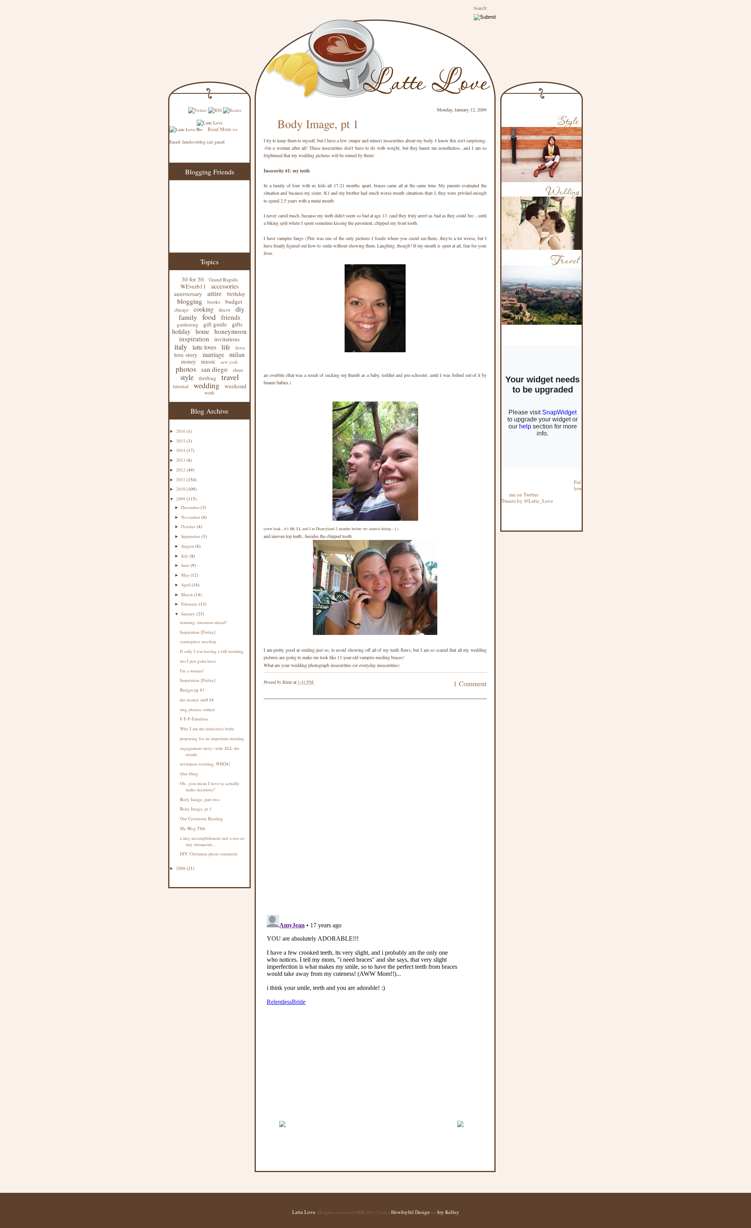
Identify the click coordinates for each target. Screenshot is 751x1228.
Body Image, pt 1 (196, 809)
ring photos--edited (197, 709)
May (185, 575)
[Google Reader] (232, 110)
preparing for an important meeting (212, 738)
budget (233, 301)
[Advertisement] (355, 1112)
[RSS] (215, 110)
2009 (181, 499)
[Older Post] (460, 1130)
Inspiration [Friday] (198, 632)
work (209, 392)
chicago (181, 310)
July (185, 556)
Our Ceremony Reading (201, 818)
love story (186, 355)
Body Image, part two (199, 799)
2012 (181, 470)
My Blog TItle (193, 828)
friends (231, 317)
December (191, 507)
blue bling (189, 773)
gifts (237, 324)
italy (180, 346)
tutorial (181, 386)
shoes (238, 370)
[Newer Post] (282, 1130)
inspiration (194, 338)
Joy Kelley (448, 1211)
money (188, 361)
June (185, 565)
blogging (189, 301)
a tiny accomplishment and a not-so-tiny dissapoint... (213, 841)
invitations (227, 339)
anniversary (188, 294)
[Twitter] (197, 110)
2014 (181, 450)
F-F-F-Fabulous (194, 719)
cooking (204, 309)
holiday (181, 331)
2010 (181, 489)
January (188, 614)
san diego (214, 369)
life (225, 346)
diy (239, 309)
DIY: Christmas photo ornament (208, 854)
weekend (235, 386)
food (209, 317)
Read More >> (223, 129)
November (191, 517)
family (188, 317)
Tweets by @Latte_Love (527, 500)
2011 (181, 479)
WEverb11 (193, 286)
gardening (187, 324)
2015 (181, 441)
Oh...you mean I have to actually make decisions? (209, 786)
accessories (225, 286)
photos (186, 369)
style (187, 377)
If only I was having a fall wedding (212, 651)
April (186, 585)
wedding (206, 385)
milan (237, 354)
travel (230, 377)
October (189, 526)
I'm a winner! (192, 671)
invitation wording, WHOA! (205, 764)
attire (214, 293)
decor (224, 309)
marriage (213, 354)
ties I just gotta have (198, 661)
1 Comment (470, 683)
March (187, 594)
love (240, 347)
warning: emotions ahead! (203, 622)
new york (229, 362)
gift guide (215, 324)
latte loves (204, 347)
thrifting (207, 378)
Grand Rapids (223, 279)
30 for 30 (192, 279)
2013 (181, 460)
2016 (181, 431)
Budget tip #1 (192, 690)
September (191, 536)
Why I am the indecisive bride (207, 728)
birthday (236, 294)
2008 (181, 868)
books (213, 301)
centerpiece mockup (198, 641)
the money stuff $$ (197, 700)
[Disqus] (363, 807)
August (188, 546)
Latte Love (303, 1211)
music (208, 361)
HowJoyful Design (411, 1211)
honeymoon (230, 331)
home (202, 331)
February (190, 604)
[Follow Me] (501, 475)
